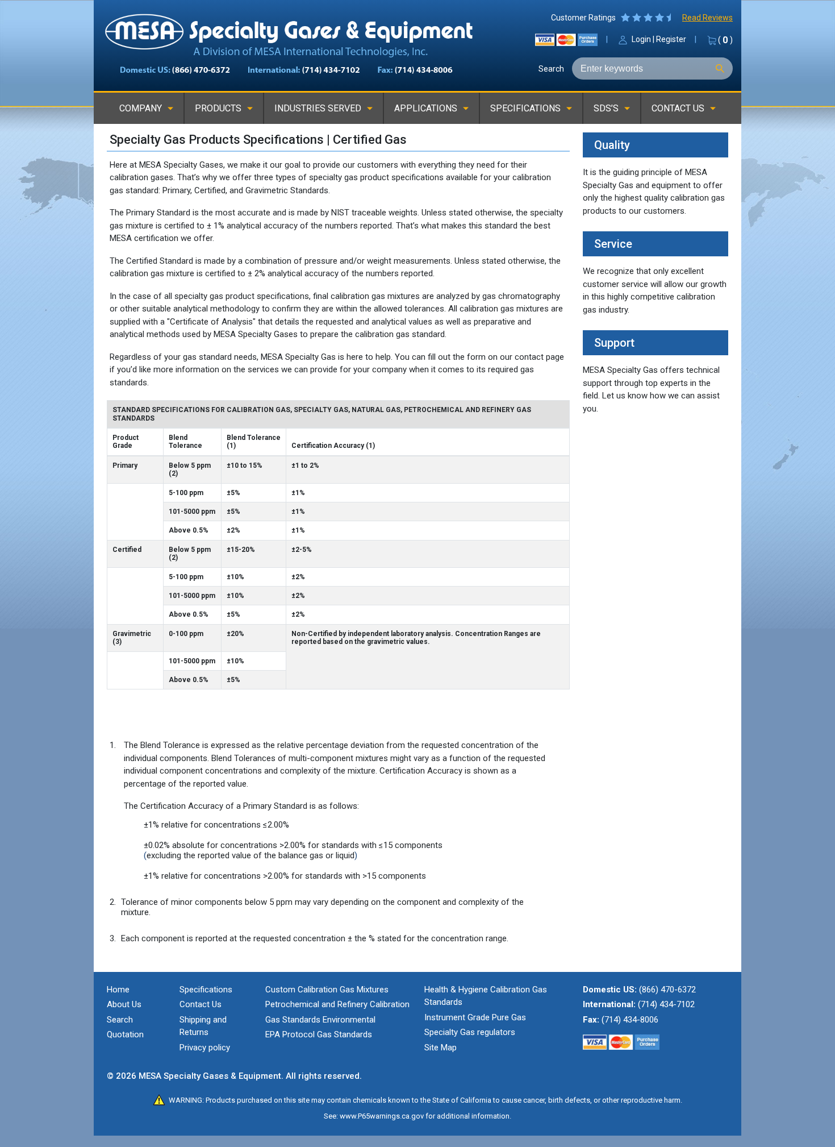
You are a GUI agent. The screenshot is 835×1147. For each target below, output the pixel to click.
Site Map (440, 1047)
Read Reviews (707, 17)
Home (118, 989)
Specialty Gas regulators (469, 1032)
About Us (124, 1004)
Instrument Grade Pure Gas (475, 1017)
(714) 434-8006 (630, 1020)
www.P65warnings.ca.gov (382, 1116)
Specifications (205, 989)
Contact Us (200, 1004)
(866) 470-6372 (667, 989)
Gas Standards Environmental (320, 1020)
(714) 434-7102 (666, 1004)
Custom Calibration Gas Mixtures (327, 989)
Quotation (125, 1034)
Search (551, 68)
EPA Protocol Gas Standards (318, 1034)
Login (641, 39)
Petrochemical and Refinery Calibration (337, 1004)
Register (671, 39)
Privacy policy (204, 1047)
